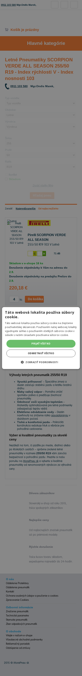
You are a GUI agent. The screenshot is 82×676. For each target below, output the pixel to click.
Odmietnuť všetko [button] (41, 353)
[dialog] (41, 338)
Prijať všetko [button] (40, 343)
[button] (41, 362)
